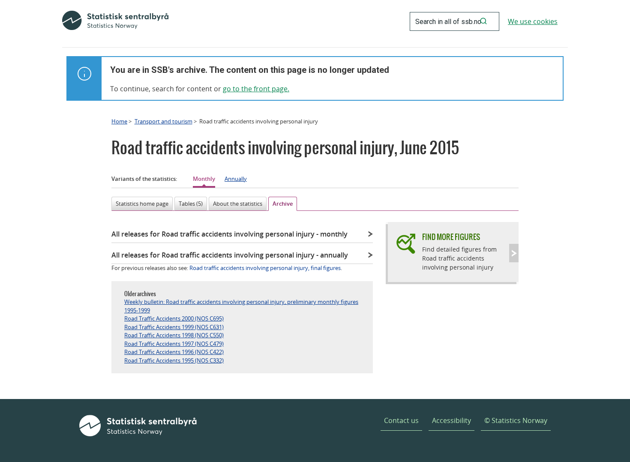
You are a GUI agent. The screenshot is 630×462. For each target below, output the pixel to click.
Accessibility (451, 420)
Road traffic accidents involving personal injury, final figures (265, 268)
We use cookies (533, 21)
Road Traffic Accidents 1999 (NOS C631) (174, 327)
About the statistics (237, 203)
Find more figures (451, 236)
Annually (236, 179)
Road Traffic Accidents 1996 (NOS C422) (174, 352)
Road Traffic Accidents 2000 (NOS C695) (174, 318)
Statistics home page (142, 203)
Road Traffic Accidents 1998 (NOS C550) (174, 335)
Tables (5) (191, 203)
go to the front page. (256, 88)
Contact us (401, 420)
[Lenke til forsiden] (115, 21)
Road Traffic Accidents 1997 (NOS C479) (174, 344)
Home (119, 121)
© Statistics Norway (515, 420)
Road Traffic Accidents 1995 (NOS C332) (174, 360)
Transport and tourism (163, 121)
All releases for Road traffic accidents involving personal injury (229, 234)
